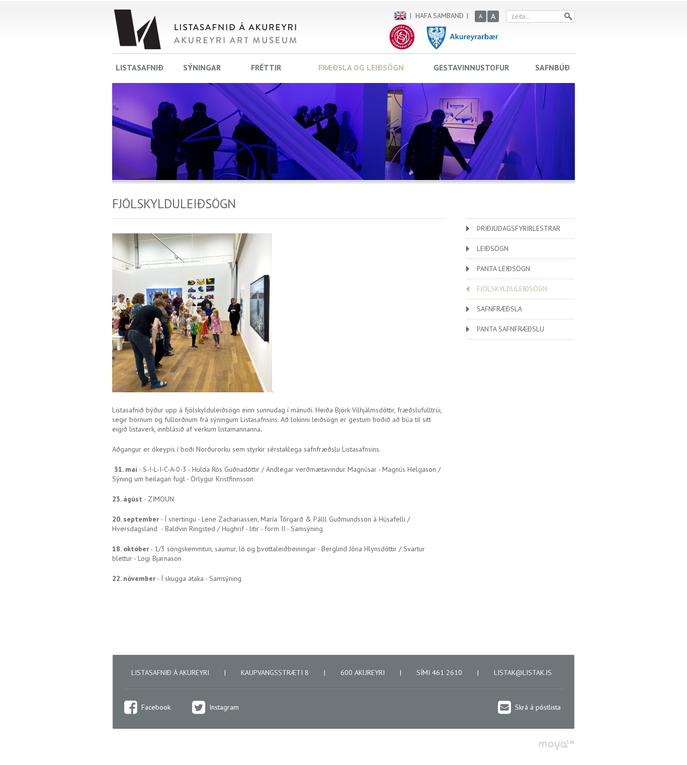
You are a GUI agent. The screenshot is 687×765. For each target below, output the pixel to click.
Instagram (224, 707)
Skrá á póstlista (538, 707)
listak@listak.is (523, 672)
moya (556, 745)
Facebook (155, 707)
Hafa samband (439, 15)
